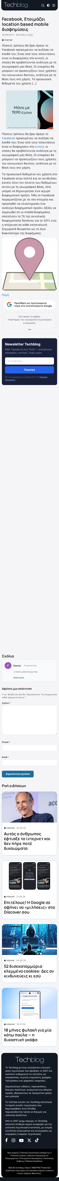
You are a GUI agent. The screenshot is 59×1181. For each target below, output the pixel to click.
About (27, 1167)
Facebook (8, 138)
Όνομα (6, 742)
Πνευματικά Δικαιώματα (31, 1158)
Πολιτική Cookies (18, 1155)
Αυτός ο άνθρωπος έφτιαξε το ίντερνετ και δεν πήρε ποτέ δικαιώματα (27, 841)
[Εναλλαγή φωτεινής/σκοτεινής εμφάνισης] (48, 5)
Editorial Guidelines (34, 1161)
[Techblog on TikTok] (37, 1140)
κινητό (39, 146)
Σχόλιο (6, 703)
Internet (8, 40)
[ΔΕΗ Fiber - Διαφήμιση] (29, 109)
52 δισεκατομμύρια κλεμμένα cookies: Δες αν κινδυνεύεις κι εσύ (29, 971)
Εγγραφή (29, 369)
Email (5, 757)
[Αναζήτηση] (43, 5)
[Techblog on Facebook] (6, 1140)
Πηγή (5, 295)
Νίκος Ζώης (26, 34)
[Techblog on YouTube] (21, 1140)
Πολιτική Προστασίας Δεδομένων (35, 1153)
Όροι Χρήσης (13, 1153)
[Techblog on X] (29, 1140)
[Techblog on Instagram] (13, 1140)
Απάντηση (18, 677)
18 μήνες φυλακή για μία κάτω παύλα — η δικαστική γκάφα (27, 1034)
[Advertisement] (29, 520)
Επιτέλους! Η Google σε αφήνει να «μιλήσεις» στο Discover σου (29, 907)
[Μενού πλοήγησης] (53, 5)
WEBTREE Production (41, 1167)
